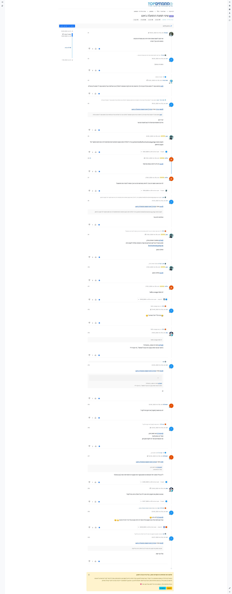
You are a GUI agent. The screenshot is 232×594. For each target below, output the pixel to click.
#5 (88, 136)
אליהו (166, 158)
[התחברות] (2, 2)
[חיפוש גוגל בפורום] (229, 16)
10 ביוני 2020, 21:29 (151, 267)
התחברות (162, 588)
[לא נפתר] (229, 9)
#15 (89, 404)
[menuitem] (2, 2)
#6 (88, 158)
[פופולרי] (229, 5)
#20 (89, 537)
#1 (88, 32)
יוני (167, 58)
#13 (89, 332)
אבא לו (166, 32)
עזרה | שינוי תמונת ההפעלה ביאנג (142, 109)
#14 (89, 365)
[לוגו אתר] (160, 4)
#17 (89, 456)
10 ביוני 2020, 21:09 (151, 177)
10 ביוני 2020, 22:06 (156, 488)
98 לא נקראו (68, 47)
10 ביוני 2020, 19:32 (153, 80)
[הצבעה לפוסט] (95, 48)
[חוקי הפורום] (229, 2)
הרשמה (169, 588)
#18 (89, 488)
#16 (89, 427)
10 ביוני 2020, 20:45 (151, 136)
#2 (88, 58)
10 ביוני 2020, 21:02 (151, 158)
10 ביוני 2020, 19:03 (155, 32)
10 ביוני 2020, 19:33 (157, 103)
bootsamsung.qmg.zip (155, 246)
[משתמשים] (229, 13)
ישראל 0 (165, 404)
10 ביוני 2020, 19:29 (157, 58)
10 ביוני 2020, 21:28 (151, 234)
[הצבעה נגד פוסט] (89, 48)
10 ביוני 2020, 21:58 (157, 332)
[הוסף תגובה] (99, 48)
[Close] (89, 574)
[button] (229, 588)
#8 (88, 200)
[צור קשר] (229, 20)
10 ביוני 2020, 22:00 (157, 365)
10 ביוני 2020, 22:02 (157, 427)
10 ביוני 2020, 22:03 (154, 456)
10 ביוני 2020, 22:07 (157, 537)
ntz (167, 332)
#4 (88, 103)
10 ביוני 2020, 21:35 (151, 286)
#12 (89, 309)
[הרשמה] (2, 5)
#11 (88, 286)
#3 (88, 80)
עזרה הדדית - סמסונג (167, 19)
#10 (89, 267)
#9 (88, 234)
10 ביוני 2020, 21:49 (157, 309)
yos (167, 136)
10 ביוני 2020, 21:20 (157, 200)
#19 (89, 511)
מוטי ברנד (165, 80)
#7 (88, 177)
